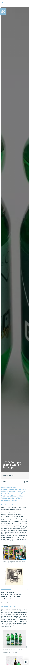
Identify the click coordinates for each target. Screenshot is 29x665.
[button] (23, 481)
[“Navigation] (27, 3)
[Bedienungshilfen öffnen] (26, 662)
